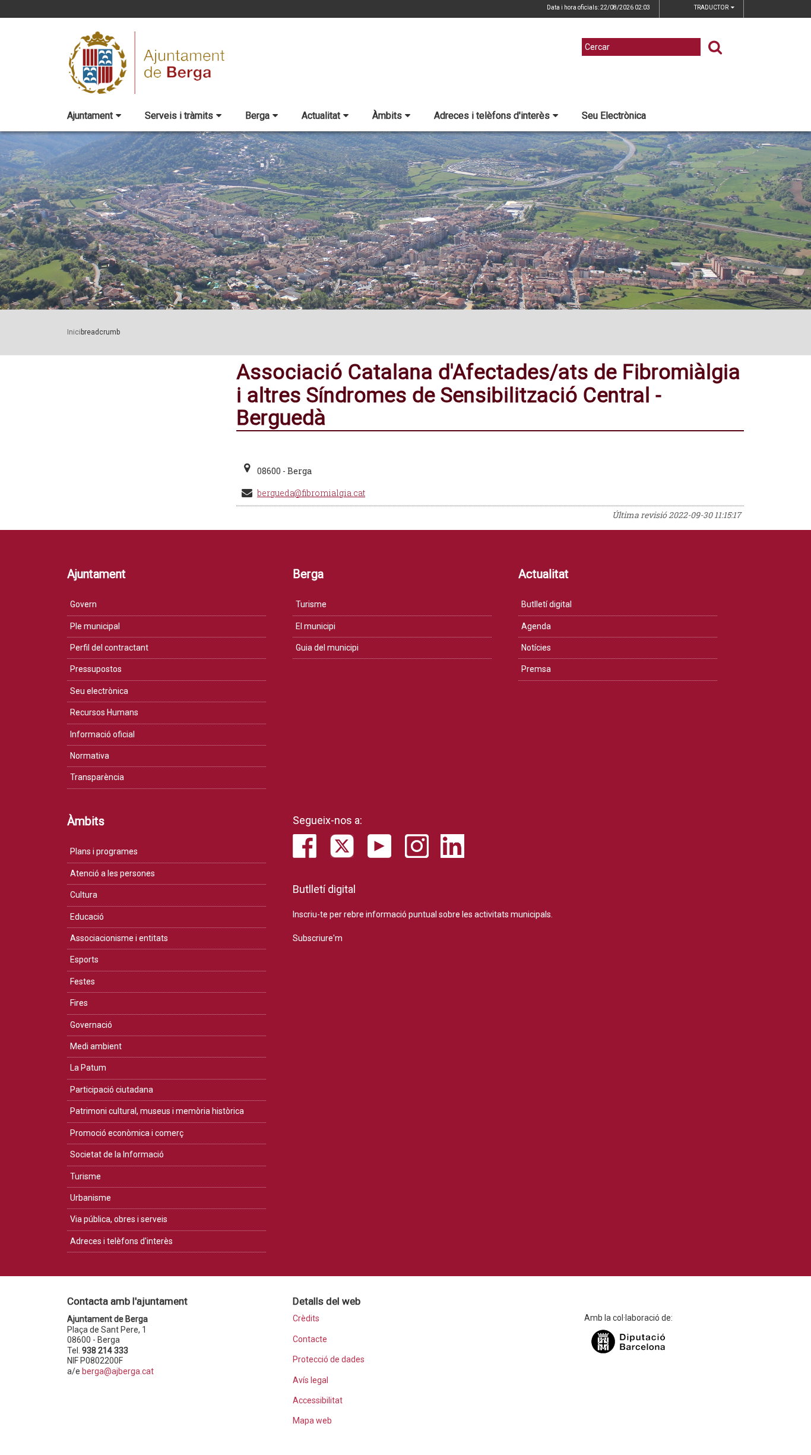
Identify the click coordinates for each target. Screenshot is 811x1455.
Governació (91, 1025)
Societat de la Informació (117, 1154)
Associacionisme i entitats (119, 938)
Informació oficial (102, 734)
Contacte (310, 1339)
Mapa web (312, 1420)
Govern (83, 604)
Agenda (536, 626)
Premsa (536, 669)
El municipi (315, 626)
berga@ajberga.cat (118, 1371)
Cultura (83, 894)
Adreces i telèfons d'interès (492, 115)
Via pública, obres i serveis (118, 1219)
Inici (74, 332)
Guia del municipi (327, 647)
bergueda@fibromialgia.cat (311, 492)
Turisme (311, 604)
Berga (257, 115)
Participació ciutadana (111, 1089)
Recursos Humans (104, 712)
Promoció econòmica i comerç (126, 1133)
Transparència (97, 777)
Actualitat (321, 115)
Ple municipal (95, 626)
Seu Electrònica (614, 115)
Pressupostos (96, 669)
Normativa (89, 755)
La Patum (88, 1067)
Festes (82, 981)
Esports (84, 959)
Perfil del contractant (109, 647)
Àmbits (387, 115)
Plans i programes (104, 851)
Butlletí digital (546, 604)
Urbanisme (90, 1197)
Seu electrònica (99, 691)
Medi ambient (96, 1046)
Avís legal (310, 1380)
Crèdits (306, 1318)
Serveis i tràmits (179, 115)
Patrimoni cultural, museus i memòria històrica (157, 1111)
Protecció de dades (329, 1359)
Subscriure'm (318, 938)
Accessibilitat (318, 1400)
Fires (79, 1003)
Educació (87, 916)
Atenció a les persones (112, 873)
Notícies (536, 647)
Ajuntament (90, 115)
